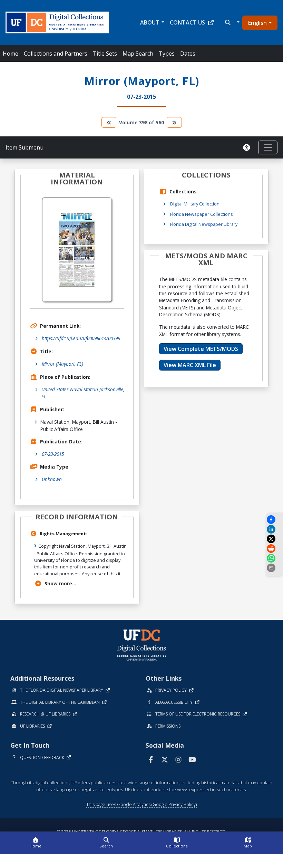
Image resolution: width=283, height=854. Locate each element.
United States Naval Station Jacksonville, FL (82, 393)
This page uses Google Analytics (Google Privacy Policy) (141, 804)
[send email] (274, 568)
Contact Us (187, 22)
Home (10, 53)
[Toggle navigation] (267, 147)
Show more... (60, 583)
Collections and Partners (55, 53)
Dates (187, 53)
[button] (231, 22)
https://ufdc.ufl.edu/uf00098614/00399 (81, 338)
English (257, 23)
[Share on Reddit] (274, 548)
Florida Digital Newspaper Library (203, 224)
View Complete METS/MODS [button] (201, 349)
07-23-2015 (53, 454)
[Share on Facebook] (274, 519)
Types (167, 53)
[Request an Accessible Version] (247, 147)
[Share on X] (274, 539)
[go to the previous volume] (109, 122)
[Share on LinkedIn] (274, 529)
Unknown (52, 479)
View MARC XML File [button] (190, 365)
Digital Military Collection (194, 204)
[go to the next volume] (174, 122)
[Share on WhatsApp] (274, 558)
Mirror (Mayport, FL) (62, 364)
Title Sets (105, 53)
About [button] (149, 22)
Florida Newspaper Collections (201, 214)
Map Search (138, 53)
